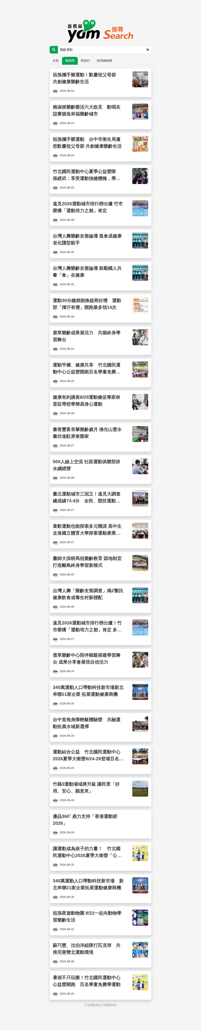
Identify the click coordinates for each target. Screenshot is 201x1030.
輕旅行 (85, 60)
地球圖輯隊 (104, 60)
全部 (56, 60)
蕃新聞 (70, 60)
